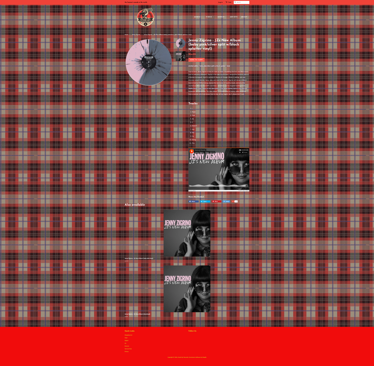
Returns (127, 346)
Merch (221, 17)
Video (209, 17)
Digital (126, 340)
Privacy (127, 351)
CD (125, 343)
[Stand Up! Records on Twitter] (189, 335)
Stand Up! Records (183, 357)
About (244, 17)
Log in (220, 2)
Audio (197, 17)
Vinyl (126, 338)
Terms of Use (128, 349)
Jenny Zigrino (136, 34)
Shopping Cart (128, 335)
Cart (229, 2)
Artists (233, 17)
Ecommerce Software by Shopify (197, 357)
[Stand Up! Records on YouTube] (200, 335)
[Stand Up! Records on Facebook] (193, 335)
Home (126, 34)
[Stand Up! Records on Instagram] (197, 335)
